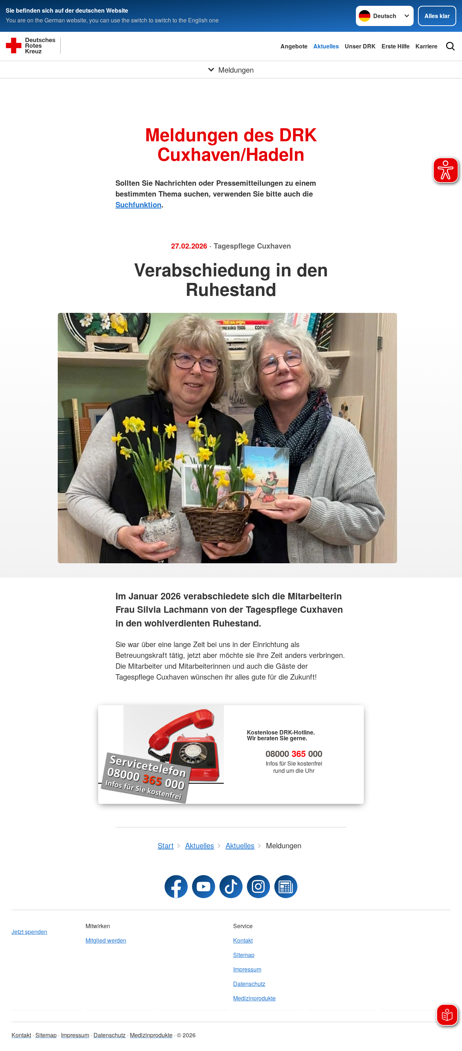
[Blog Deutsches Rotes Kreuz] (285, 886)
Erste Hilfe (396, 46)
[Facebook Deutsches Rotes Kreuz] (176, 886)
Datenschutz (249, 983)
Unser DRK (360, 46)
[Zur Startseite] (78, 46)
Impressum (247, 969)
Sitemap (243, 955)
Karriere (426, 46)
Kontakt (243, 940)
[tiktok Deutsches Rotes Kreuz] (231, 886)
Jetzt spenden (29, 931)
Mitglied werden (106, 940)
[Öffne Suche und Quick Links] (450, 46)
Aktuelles (326, 46)
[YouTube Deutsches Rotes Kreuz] (203, 886)
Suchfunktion (138, 204)
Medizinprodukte (254, 998)
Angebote (294, 46)
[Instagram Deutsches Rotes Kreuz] (258, 886)
